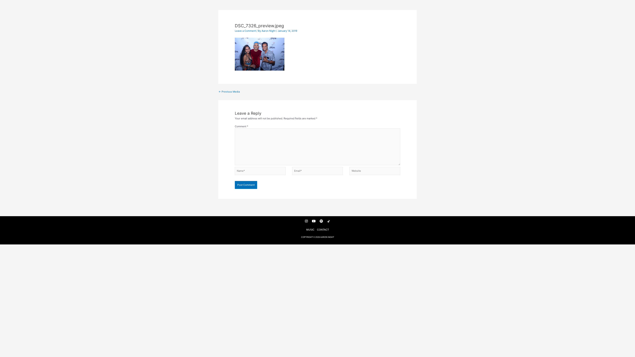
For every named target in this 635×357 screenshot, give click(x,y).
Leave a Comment (245, 30)
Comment (241, 126)
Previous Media (229, 91)
